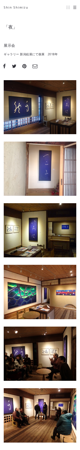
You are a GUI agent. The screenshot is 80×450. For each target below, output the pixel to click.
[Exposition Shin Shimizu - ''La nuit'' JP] (40, 415)
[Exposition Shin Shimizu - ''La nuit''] (40, 107)
